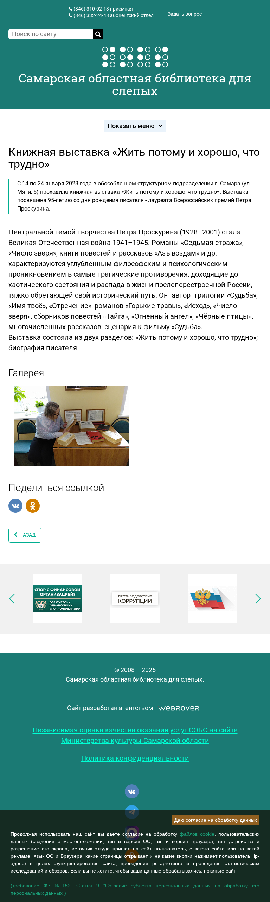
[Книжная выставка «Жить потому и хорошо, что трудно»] (71, 425)
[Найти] (98, 34)
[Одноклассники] (33, 506)
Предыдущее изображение (14, 599)
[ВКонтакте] (15, 506)
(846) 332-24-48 (91, 15)
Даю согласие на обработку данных (215, 820)
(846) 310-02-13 (91, 9)
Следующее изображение (255, 599)
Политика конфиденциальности (135, 758)
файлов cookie (197, 834)
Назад (26, 535)
